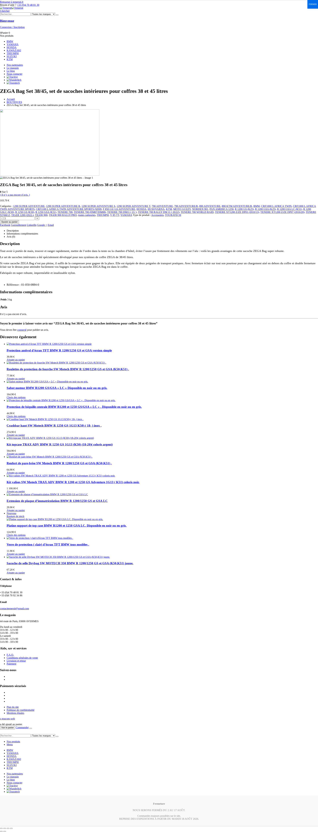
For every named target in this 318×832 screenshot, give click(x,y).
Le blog (11, 70)
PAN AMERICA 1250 (222, 209)
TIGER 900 (41, 215)
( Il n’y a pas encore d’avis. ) (15, 194)
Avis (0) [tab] (11, 236)
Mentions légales (15, 713)
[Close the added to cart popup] (30, 728)
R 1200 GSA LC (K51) (289, 209)
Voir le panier (7, 727)
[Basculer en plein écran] (4, 828)
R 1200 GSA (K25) (265, 209)
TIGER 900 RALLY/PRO (63, 215)
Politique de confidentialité (20, 710)
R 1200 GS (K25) (244, 209)
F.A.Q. (10, 654)
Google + (42, 225)
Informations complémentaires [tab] (22, 233)
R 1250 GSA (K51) (45, 212)
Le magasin (13, 68)
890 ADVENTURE (209, 206)
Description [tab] (13, 230)
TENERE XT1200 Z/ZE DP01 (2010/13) (237, 212)
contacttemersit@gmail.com (14, 608)
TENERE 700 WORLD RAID (197, 212)
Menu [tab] (10, 744)
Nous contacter (14, 73)
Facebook (5, 225)
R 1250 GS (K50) (24, 212)
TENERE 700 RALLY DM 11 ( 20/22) (158, 212)
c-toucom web (7, 718)
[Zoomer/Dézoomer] (1, 828)
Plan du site (13, 707)
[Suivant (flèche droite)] (4, 831)
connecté (21, 329)
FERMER (313, 4)
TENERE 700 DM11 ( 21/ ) (122, 212)
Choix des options (16, 397)
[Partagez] (8, 828)
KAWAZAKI (14, 50)
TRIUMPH (13, 53)
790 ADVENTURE (162, 206)
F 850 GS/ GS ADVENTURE (119, 209)
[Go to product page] (162, 344)
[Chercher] (57, 14)
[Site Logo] (11, 7)
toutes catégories (86, 215)
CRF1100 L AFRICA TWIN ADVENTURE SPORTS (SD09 (69, 209)
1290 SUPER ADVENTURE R (63, 206)
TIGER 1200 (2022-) (22, 215)
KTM (10, 59)
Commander (22, 727)
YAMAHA (13, 44)
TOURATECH (173, 215)
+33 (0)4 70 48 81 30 (28, 4)
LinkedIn (31, 225)
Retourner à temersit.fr (11, 1)
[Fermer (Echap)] (11, 828)
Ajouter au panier (9, 222)
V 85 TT (114, 215)
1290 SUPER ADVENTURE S (98, 206)
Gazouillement (18, 225)
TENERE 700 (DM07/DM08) (90, 212)
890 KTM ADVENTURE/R (237, 206)
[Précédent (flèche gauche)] (1, 831)
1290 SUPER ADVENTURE (29, 206)
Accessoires (157, 215)
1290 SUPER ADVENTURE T (133, 206)
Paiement (11, 663)
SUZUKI (12, 56)
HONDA (12, 47)
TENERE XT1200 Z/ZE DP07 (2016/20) (282, 212)
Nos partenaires (15, 65)
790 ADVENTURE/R (186, 206)
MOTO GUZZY (182, 209)
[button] (5, 10)
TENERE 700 (65, 212)
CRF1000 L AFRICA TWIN (276, 206)
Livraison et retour (16, 660)
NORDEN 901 (200, 209)
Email (51, 225)
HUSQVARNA (156, 209)
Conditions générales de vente (22, 657)
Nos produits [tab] (13, 741)
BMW (10, 41)
